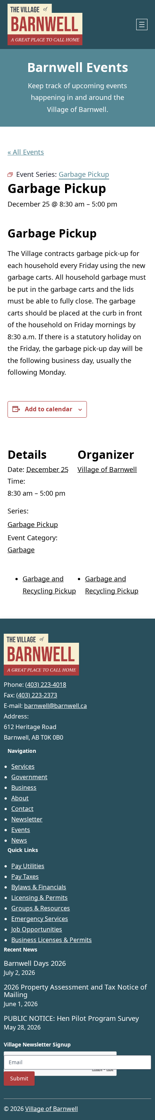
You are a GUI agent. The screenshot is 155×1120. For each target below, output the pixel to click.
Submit (19, 1078)
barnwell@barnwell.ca (55, 706)
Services (23, 766)
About (20, 798)
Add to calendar (48, 409)
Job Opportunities (36, 929)
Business (23, 787)
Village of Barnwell (107, 469)
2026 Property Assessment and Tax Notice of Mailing (75, 991)
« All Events (26, 151)
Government (29, 777)
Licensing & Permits (39, 897)
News (19, 840)
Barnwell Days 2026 (35, 963)
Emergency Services (39, 919)
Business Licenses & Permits (51, 940)
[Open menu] (141, 24)
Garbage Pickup (33, 524)
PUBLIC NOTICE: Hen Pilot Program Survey (71, 1018)
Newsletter (27, 819)
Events (20, 830)
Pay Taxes (25, 876)
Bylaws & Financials (38, 887)
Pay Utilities (27, 866)
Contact (22, 808)
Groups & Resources (40, 908)
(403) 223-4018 (45, 684)
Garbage (21, 549)
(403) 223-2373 (36, 695)
